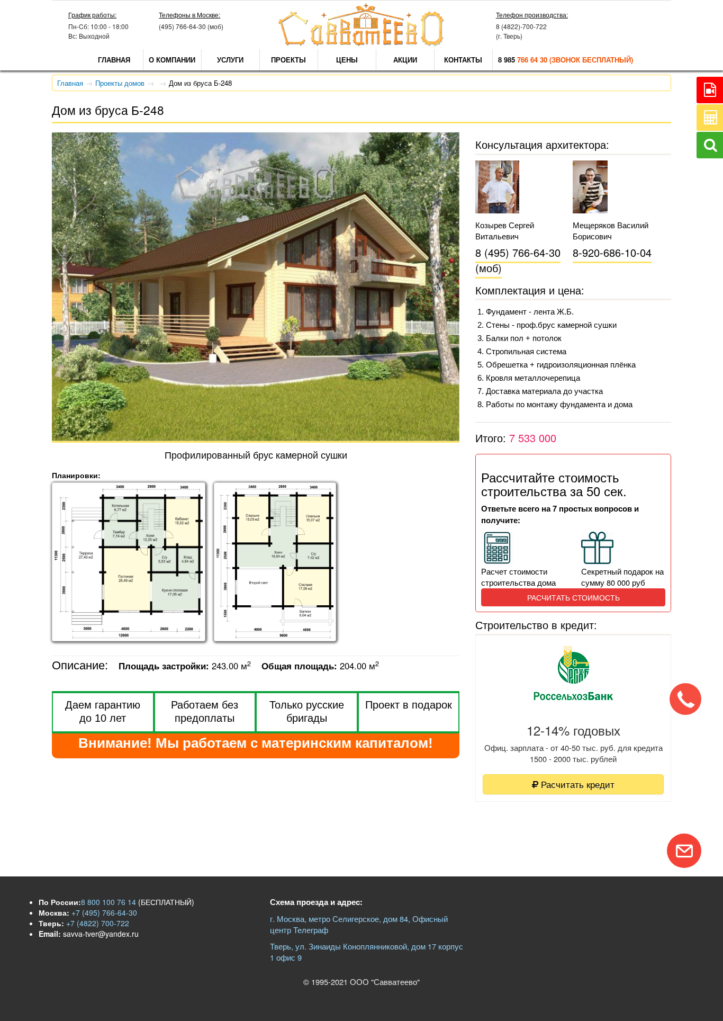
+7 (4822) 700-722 (96, 923)
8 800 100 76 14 (108, 902)
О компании (172, 60)
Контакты (463, 60)
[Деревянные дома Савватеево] (361, 43)
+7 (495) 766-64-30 (103, 912)
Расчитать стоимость (573, 597)
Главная (114, 60)
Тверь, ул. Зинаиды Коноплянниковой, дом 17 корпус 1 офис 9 (366, 952)
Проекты (288, 60)
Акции (405, 60)
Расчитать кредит (576, 784)
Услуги (230, 60)
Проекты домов (119, 83)
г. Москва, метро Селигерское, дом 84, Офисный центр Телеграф (359, 924)
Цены (347, 60)
